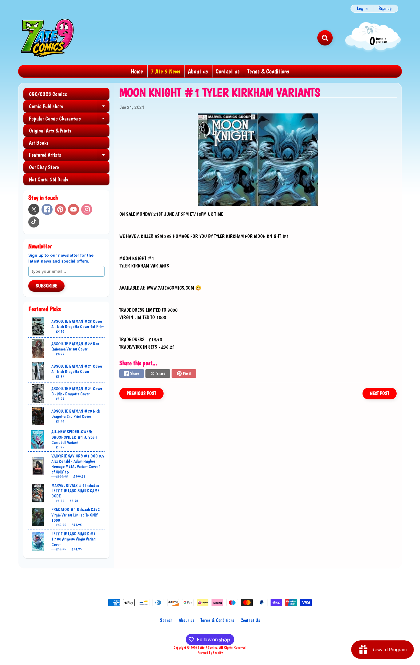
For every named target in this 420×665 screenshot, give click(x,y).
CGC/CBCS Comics (48, 94)
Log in (362, 8)
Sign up (385, 8)
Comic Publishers (69, 108)
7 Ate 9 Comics (207, 647)
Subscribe (46, 286)
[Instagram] (86, 209)
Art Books (39, 143)
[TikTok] (33, 222)
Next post (379, 393)
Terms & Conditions (268, 71)
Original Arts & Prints (50, 130)
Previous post (141, 393)
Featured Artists (69, 156)
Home (137, 71)
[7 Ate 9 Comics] (46, 37)
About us (198, 71)
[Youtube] (73, 209)
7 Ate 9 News (165, 71)
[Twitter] (33, 209)
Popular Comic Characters (69, 120)
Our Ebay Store (44, 167)
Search (166, 620)
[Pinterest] (60, 209)
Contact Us (250, 620)
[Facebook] (47, 209)
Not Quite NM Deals (48, 179)
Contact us (228, 71)
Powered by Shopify (210, 653)
